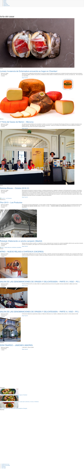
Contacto (5, 3)
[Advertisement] (30, 11)
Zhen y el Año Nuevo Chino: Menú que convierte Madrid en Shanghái (13, 408)
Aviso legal (4, 467)
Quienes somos (6, 5)
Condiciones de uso (5, 464)
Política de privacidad (6, 465)
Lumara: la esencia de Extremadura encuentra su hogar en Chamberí (13, 394)
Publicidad (4, 466)
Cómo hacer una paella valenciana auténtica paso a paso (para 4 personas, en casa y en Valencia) (19, 401)
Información (5, 4)
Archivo (4, 0)
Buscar (4, 2)
